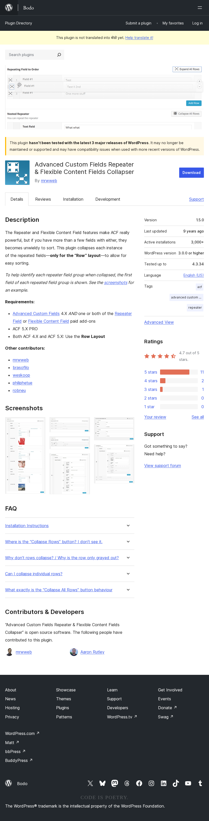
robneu (19, 390)
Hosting (12, 707)
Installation (73, 199)
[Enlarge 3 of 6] (83, 443)
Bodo (22, 783)
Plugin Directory (18, 23)
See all (198, 416)
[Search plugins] (59, 55)
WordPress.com (22, 733)
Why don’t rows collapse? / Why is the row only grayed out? (62, 557)
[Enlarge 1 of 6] (38, 424)
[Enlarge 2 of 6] (83, 424)
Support (196, 199)
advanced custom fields (187, 297)
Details (16, 199)
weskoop (21, 375)
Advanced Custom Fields (36, 313)
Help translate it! (139, 37)
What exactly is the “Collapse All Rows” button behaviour (58, 589)
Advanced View (159, 322)
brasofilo (21, 367)
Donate (167, 707)
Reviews (43, 199)
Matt (12, 742)
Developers (117, 707)
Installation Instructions (27, 525)
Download (191, 172)
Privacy (12, 716)
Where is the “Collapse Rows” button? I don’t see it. (53, 541)
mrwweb (49, 180)
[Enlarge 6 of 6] (127, 451)
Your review (155, 416)
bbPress (15, 751)
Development (107, 199)
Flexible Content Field (48, 321)
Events (164, 698)
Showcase (66, 689)
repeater (195, 307)
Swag (166, 716)
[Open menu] (201, 7)
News (10, 698)
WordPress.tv (122, 716)
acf (199, 287)
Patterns (64, 716)
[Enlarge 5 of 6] (127, 424)
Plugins (62, 707)
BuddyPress (19, 760)
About (10, 689)
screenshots (115, 282)
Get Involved (170, 689)
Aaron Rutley (92, 651)
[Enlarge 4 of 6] (83, 460)
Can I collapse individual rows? (33, 573)
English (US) (194, 275)
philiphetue (22, 382)
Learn (112, 689)
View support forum (162, 465)
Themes (63, 698)
